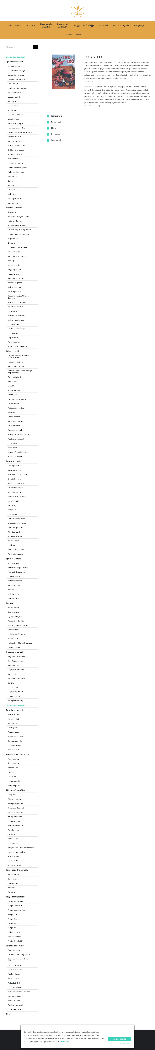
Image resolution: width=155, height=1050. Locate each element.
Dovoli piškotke (119, 1039)
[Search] (85, 34)
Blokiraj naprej (125, 1044)
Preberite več (65, 1042)
